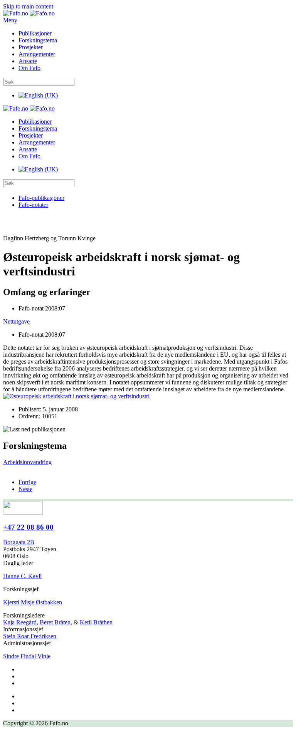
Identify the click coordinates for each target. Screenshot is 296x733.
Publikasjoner (35, 33)
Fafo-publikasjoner (41, 198)
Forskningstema (37, 40)
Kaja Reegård (20, 622)
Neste (25, 489)
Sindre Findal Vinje (26, 656)
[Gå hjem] (29, 13)
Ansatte (27, 61)
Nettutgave (16, 321)
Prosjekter (30, 47)
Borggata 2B (18, 542)
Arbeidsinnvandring (27, 462)
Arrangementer (36, 54)
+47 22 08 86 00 (28, 527)
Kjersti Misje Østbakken (32, 602)
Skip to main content (28, 6)
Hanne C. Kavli (22, 576)
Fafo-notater (33, 204)
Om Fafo (29, 68)
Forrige (27, 482)
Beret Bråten (55, 622)
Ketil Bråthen (96, 622)
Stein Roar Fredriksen (29, 636)
